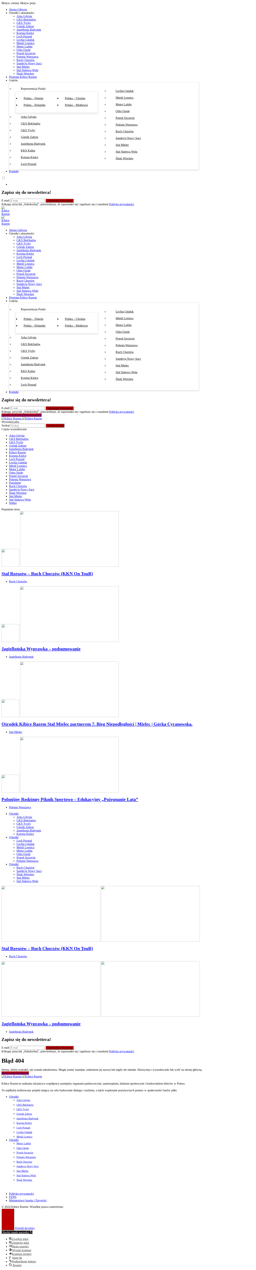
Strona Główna (18, 9)
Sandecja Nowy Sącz (29, 63)
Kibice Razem (17, 452)
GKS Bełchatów (26, 19)
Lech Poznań (24, 36)
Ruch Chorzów (25, 60)
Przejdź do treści (24, 1228)
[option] (132, 184)
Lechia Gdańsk (25, 39)
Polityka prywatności (121, 204)
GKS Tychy (23, 23)
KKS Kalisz (28, 150)
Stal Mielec (23, 66)
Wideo (13, 503)
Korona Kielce (25, 33)
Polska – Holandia (34, 105)
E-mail (5, 200)
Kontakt (14, 171)
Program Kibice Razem (23, 76)
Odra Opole (23, 50)
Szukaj (5, 425)
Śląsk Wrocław (25, 73)
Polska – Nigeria (33, 98)
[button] (128, 3)
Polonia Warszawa (27, 56)
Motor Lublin (24, 46)
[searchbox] (27, 426)
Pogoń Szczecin (25, 53)
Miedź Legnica (25, 43)
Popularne (15, 482)
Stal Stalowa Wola (27, 70)
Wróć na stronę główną (15, 1073)
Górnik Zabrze (25, 26)
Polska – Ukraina (75, 98)
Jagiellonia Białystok (28, 29)
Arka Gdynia (24, 16)
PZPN (12, 1197)
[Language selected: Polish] (128, 181)
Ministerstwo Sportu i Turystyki (27, 1200)
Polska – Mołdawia (76, 105)
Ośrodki (14, 813)
